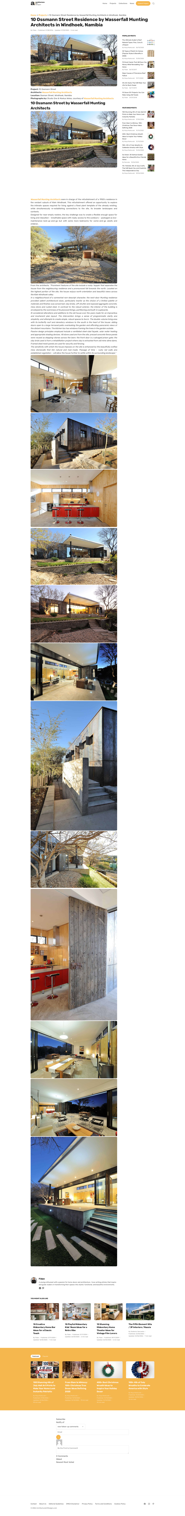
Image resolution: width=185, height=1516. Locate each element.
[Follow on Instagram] (149, 1504)
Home (33, 15)
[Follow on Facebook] (145, 1504)
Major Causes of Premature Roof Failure (133, 74)
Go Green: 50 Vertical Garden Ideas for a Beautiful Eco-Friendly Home (134, 157)
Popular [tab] (45, 1356)
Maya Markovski (40, 1395)
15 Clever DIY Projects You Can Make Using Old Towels (133, 94)
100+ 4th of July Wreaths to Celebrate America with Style (132, 146)
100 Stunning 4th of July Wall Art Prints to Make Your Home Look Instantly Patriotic (134, 114)
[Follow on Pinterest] (43, 1289)
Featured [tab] (35, 1356)
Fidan (34, 30)
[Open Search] (153, 3)
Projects (43, 15)
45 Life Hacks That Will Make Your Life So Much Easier (134, 84)
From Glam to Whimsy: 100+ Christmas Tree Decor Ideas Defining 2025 (132, 125)
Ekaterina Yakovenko (137, 1331)
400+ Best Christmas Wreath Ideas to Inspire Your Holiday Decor (132, 136)
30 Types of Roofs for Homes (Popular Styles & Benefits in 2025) (132, 53)
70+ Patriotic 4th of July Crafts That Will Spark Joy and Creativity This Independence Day (134, 168)
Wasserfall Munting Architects (99, 98)
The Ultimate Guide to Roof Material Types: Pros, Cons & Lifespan (132, 42)
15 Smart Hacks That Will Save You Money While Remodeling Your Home (134, 64)
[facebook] (40, 1289)
